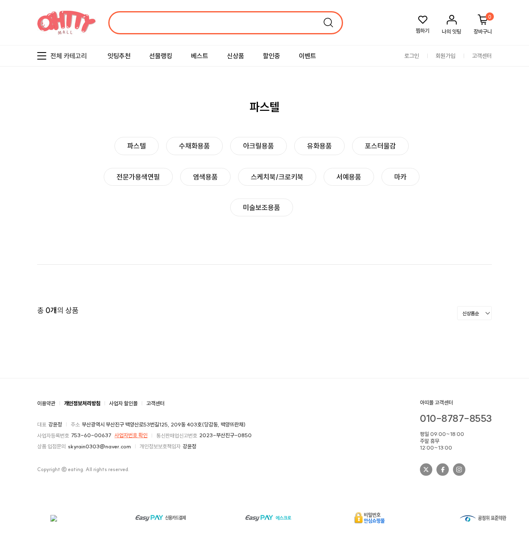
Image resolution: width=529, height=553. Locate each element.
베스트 (199, 56)
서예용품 (348, 176)
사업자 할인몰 (123, 403)
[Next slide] (517, 135)
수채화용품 (194, 145)
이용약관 (46, 403)
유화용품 (319, 145)
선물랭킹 (160, 56)
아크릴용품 (258, 145)
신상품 (235, 56)
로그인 (411, 56)
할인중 (271, 56)
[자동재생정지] (509, 135)
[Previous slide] (502, 135)
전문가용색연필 (138, 176)
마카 (400, 176)
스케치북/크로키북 (277, 176)
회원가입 (445, 56)
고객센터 (482, 56)
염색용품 (205, 176)
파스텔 (136, 145)
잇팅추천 (119, 56)
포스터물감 (380, 145)
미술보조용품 (261, 207)
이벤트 (307, 56)
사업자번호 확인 (131, 435)
